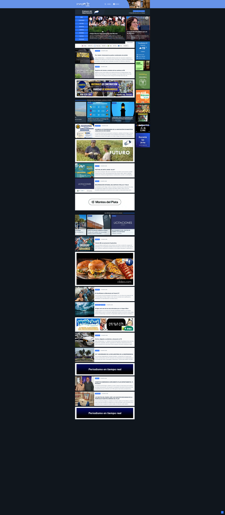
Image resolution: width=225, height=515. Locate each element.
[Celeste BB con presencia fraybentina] (84, 244)
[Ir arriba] (222, 512)
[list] (125, 13)
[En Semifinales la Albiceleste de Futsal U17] (84, 294)
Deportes (97, 239)
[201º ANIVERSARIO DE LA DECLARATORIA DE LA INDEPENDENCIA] (84, 355)
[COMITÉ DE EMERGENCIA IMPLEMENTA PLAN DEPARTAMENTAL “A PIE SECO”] (84, 383)
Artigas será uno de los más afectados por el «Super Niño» (112, 308)
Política (97, 181)
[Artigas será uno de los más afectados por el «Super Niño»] (84, 309)
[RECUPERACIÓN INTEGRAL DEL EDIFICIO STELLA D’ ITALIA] (84, 185)
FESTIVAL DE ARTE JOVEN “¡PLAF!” (105, 169)
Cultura (97, 350)
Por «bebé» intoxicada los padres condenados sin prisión (111, 55)
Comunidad (98, 125)
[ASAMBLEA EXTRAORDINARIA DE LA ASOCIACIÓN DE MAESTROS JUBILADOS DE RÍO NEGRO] (84, 131)
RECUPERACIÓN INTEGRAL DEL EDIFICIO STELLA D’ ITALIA (112, 185)
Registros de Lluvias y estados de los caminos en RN (110, 70)
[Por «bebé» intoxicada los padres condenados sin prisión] (84, 56)
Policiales (98, 50)
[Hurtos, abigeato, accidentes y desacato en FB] (84, 340)
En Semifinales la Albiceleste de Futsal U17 (107, 293)
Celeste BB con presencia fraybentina (106, 243)
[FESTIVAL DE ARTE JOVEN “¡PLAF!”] (84, 170)
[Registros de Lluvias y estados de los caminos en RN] (84, 71)
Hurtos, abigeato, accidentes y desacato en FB (108, 339)
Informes (97, 66)
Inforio (109, 4)
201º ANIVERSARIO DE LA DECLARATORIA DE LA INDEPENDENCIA (114, 354)
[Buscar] (105, 4)
